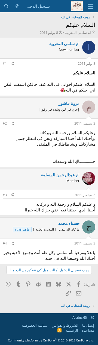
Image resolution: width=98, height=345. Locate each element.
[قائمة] (90, 6)
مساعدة (88, 330)
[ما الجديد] (17, 6)
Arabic (77, 317)
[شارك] (12, 64)
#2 (5, 123)
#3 (5, 195)
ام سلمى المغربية (78, 32)
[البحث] (6, 6)
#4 (5, 243)
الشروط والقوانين (65, 325)
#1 (5, 63)
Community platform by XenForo (51, 340)
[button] (92, 317)
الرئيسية (72, 330)
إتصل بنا (88, 325)
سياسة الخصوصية (35, 325)
